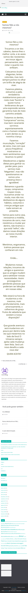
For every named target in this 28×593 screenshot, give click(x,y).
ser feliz (24, 546)
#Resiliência (23, 533)
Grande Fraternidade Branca (7, 466)
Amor (2, 464)
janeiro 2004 (3, 516)
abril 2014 (3, 494)
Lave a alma (3, 543)
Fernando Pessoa (22, 539)
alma (12, 536)
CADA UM (4, 538)
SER (21, 545)
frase (2, 541)
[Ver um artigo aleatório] (25, 14)
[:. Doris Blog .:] (4, 7)
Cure (14, 538)
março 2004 (3, 511)
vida (21, 548)
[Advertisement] (6, 567)
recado (19, 545)
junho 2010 (3, 509)
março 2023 (3, 490)
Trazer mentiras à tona (10, 548)
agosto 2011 (3, 501)
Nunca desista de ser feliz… (9, 360)
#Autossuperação (21, 523)
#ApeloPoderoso (9, 523)
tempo (2, 548)
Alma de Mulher (16, 536)
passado (11, 545)
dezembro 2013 (4, 496)
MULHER (3, 545)
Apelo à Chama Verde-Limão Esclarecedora (10, 454)
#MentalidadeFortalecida (12, 531)
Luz (2, 468)
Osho (2, 450)
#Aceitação (3, 523)
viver (24, 548)
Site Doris (3, 478)
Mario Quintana (11, 543)
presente (15, 545)
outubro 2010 (4, 503)
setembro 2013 (4, 498)
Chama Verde (9, 539)
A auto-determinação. (8, 431)
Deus (16, 539)
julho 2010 (3, 507)
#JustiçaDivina (4, 531)
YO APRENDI (6, 412)
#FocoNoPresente (12, 527)
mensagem (20, 543)
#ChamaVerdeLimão (14, 525)
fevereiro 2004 (4, 514)
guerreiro (24, 541)
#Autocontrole (15, 523)
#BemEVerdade (5, 525)
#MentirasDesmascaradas (7, 533)
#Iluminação (22, 529)
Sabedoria (4, 21)
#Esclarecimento (5, 527)
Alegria (2, 462)
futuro (5, 541)
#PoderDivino (17, 533)
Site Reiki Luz (4, 480)
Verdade (18, 548)
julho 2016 (3, 492)
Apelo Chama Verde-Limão (7, 452)
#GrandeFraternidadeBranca (9, 529)
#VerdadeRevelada (5, 536)
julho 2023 (3, 488)
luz (6, 543)
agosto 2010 (3, 505)
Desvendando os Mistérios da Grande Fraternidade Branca (14, 444)
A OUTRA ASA (22, 364)
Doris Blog (11, 30)
